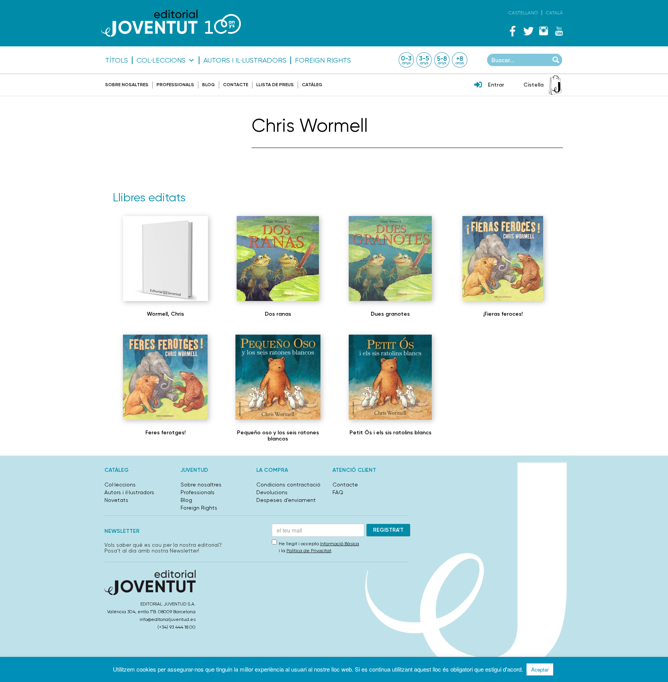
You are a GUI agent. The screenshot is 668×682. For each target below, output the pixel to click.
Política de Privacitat (308, 550)
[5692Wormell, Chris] (503, 258)
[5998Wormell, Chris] (278, 377)
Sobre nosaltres (126, 84)
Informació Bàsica (339, 543)
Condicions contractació (288, 484)
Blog (208, 84)
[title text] (171, 23)
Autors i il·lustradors (244, 60)
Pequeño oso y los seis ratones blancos (278, 435)
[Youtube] (559, 31)
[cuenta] (478, 85)
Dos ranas (278, 314)
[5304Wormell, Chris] (277, 258)
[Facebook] (512, 31)
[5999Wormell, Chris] (390, 377)
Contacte (235, 84)
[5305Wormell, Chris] (390, 258)
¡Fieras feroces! (503, 314)
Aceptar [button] (540, 669)
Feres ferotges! (165, 432)
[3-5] (424, 60)
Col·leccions (161, 60)
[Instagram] (543, 31)
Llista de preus (275, 84)
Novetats (116, 500)
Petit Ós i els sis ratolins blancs (390, 432)
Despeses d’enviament (286, 500)
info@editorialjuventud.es (168, 619)
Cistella (533, 85)
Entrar (496, 85)
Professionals (175, 84)
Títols (116, 60)
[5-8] (442, 60)
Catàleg (312, 84)
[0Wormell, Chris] (165, 258)
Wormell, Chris (165, 314)
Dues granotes (390, 314)
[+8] (460, 60)
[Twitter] (528, 31)
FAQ (337, 492)
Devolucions (272, 492)
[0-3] (406, 60)
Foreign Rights (323, 60)
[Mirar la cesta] (555, 85)
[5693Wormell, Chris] (165, 377)
